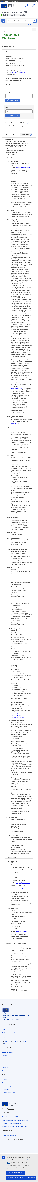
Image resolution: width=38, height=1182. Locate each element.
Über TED (5, 1067)
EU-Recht (5, 1079)
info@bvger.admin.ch (22, 931)
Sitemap (4, 1071)
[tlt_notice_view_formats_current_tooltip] (31, 135)
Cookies (4, 1055)
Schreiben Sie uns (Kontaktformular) (12, 1123)
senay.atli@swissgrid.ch (18, 72)
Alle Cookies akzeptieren (15, 1173)
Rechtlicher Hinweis (7, 1052)
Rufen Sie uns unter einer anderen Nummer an (15, 1120)
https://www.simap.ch (21, 889)
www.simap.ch (15, 423)
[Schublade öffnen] (4, 31)
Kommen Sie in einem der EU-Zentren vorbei (14, 1126)
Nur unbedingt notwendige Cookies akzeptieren (22, 1177)
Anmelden (27, 7)
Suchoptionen (32, 25)
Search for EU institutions (9, 1135)
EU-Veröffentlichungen (8, 1092)
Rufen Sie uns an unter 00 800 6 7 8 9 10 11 (14, 1117)
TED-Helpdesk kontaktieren (9, 1032)
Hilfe (3, 1029)
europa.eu (11, 1109)
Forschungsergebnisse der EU (10, 1086)
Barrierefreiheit (6, 1059)
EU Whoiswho (6, 1089)
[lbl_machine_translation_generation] (28, 123)
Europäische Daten (7, 1083)
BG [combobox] (7, 111)
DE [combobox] (7, 96)
